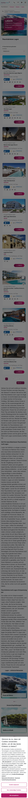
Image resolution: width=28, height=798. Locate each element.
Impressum (17, 778)
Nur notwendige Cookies (14, 790)
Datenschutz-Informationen (8, 778)
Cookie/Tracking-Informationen (9, 779)
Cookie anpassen (14, 784)
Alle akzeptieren (14, 795)
